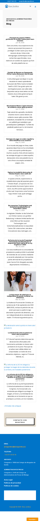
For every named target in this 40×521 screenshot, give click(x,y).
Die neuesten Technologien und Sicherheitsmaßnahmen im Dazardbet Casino (20, 207)
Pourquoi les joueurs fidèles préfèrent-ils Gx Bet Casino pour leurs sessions (20, 39)
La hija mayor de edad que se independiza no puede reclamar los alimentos (20, 296)
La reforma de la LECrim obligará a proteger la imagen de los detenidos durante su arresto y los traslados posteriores (20, 376)
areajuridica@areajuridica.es (15, 447)
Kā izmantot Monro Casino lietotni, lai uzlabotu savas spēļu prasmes (20, 106)
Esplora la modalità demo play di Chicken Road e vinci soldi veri (20, 173)
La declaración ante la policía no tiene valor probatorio (20, 333)
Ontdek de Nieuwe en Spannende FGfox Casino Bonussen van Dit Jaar (20, 73)
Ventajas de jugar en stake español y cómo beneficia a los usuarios (20, 139)
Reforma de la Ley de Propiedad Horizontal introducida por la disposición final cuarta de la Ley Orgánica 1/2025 (20, 242)
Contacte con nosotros (20, 421)
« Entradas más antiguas (12, 406)
